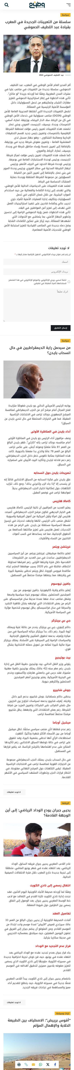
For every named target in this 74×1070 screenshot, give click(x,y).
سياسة (65, 15)
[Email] (33, 1064)
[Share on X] (47, 1064)
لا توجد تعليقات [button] (14, 792)
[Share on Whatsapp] (40, 1064)
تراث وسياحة (62, 1013)
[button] (68, 4)
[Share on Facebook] (55, 1064)
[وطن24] (37, 5)
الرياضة (65, 803)
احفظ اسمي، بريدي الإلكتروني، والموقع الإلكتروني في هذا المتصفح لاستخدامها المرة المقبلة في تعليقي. (37, 281)
